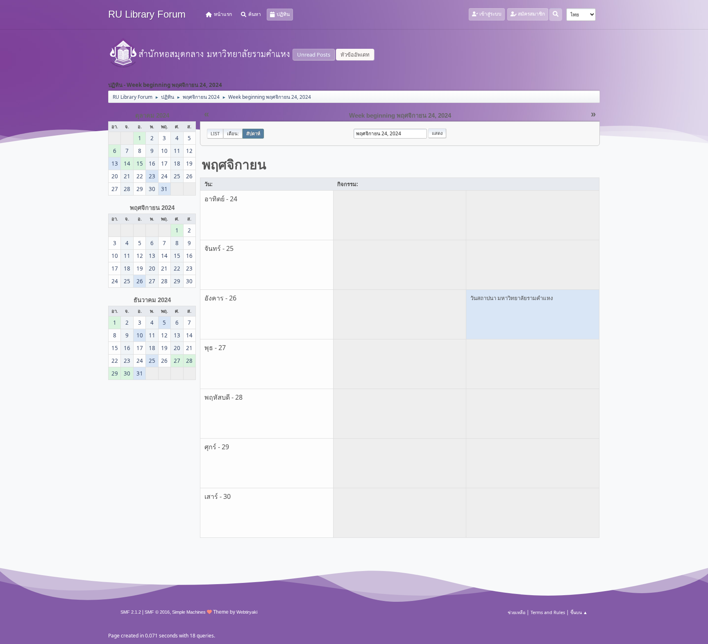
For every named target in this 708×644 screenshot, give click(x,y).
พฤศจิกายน (234, 164)
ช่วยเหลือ (516, 612)
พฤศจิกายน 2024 (152, 208)
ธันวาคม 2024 (152, 300)
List (215, 133)
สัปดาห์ (253, 133)
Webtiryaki (246, 612)
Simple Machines (189, 612)
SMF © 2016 (157, 612)
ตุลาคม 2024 (152, 115)
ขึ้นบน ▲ (579, 612)
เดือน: (233, 133)
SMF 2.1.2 (130, 612)
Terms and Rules (548, 612)
